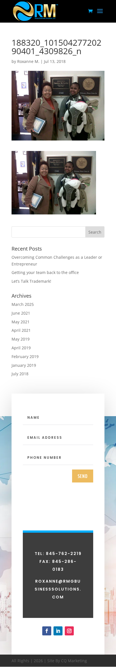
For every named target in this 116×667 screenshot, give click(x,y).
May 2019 (21, 339)
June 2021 (21, 313)
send (83, 475)
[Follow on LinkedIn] (58, 630)
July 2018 (20, 373)
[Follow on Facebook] (46, 630)
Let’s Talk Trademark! (31, 281)
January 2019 (24, 365)
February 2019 (25, 356)
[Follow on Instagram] (69, 630)
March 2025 (23, 304)
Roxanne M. (28, 61)
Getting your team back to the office (45, 272)
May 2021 (21, 321)
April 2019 (21, 347)
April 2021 (21, 330)
